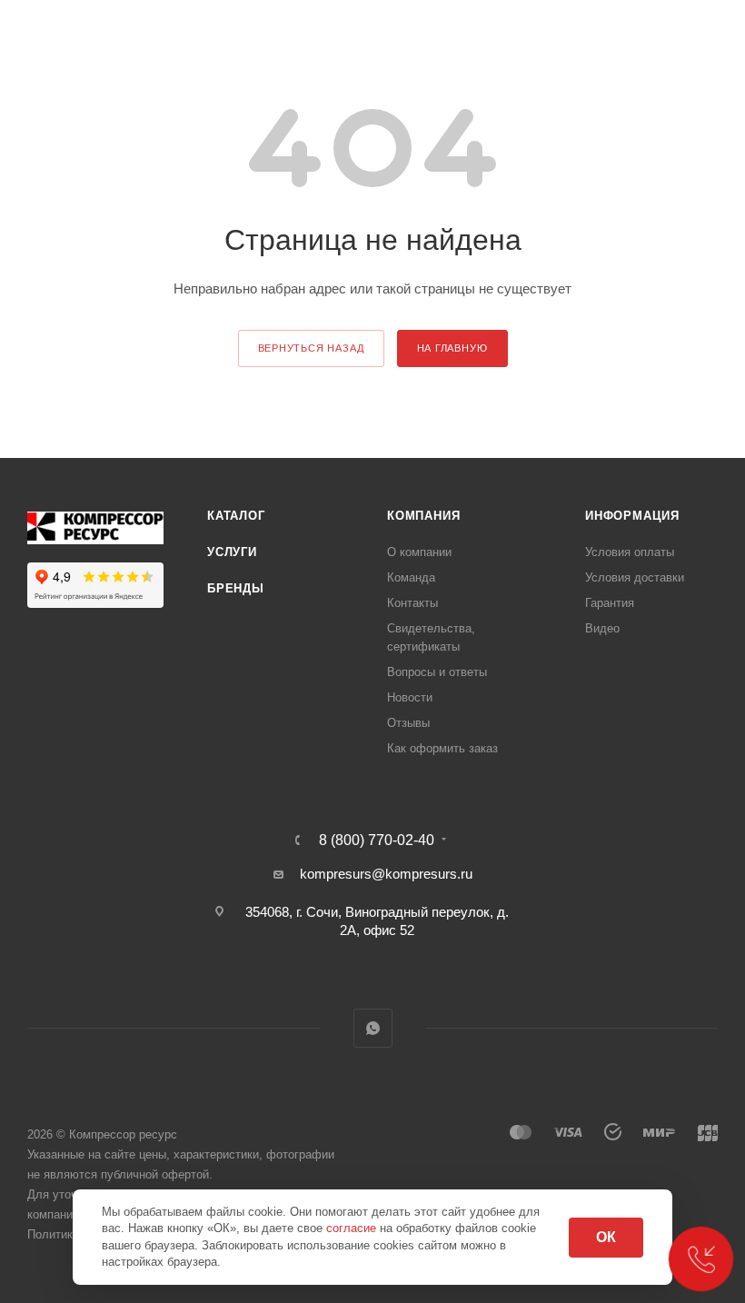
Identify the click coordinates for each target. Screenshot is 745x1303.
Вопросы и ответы (437, 672)
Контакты (412, 603)
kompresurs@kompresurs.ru (386, 873)
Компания (423, 515)
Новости (409, 697)
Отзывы (408, 723)
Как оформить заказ (442, 748)
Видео (602, 628)
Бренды (235, 588)
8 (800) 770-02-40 (376, 840)
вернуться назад (311, 348)
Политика (53, 1234)
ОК (606, 1237)
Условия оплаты (629, 552)
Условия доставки (634, 577)
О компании (419, 552)
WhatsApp (372, 1028)
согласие (353, 1228)
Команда (411, 577)
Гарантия (609, 603)
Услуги (232, 552)
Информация (632, 515)
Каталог (236, 515)
